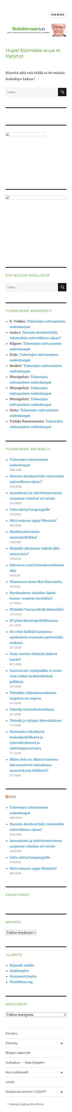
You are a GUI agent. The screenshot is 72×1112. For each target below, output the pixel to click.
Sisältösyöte (19, 971)
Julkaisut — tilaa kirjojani (25, 1062)
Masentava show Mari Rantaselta (36, 582)
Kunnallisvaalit (17, 1072)
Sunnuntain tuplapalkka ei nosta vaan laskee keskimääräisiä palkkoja (36, 676)
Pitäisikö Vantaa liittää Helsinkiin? (37, 609)
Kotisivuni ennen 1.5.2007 (26, 1092)
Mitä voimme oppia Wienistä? (33, 521)
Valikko (57, 14)
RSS (12, 797)
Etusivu (12, 1033)
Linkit (10, 1082)
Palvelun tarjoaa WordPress (26, 1104)
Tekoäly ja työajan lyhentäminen (36, 720)
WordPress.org (21, 982)
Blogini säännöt (18, 1053)
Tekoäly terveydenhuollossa (32, 709)
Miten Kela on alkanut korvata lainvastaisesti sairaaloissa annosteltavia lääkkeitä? (34, 764)
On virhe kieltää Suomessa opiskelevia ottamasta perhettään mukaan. (36, 637)
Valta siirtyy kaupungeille (30, 509)
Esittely (12, 1043)
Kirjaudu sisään (22, 965)
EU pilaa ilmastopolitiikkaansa (34, 621)
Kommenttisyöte (23, 976)
